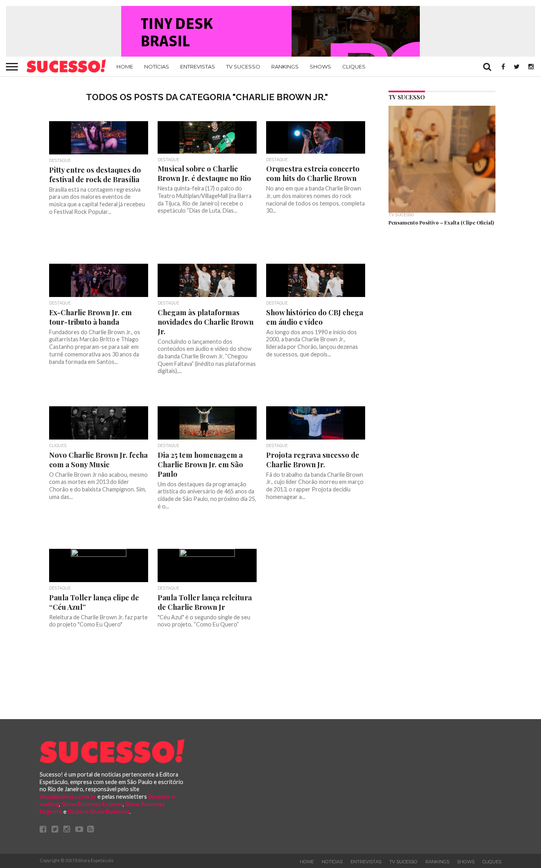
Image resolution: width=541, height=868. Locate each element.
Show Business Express (92, 804)
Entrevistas (197, 66)
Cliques (354, 66)
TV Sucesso (243, 66)
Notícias (156, 66)
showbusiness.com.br (68, 796)
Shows (320, 66)
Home (124, 66)
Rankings (285, 66)
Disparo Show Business (99, 811)
